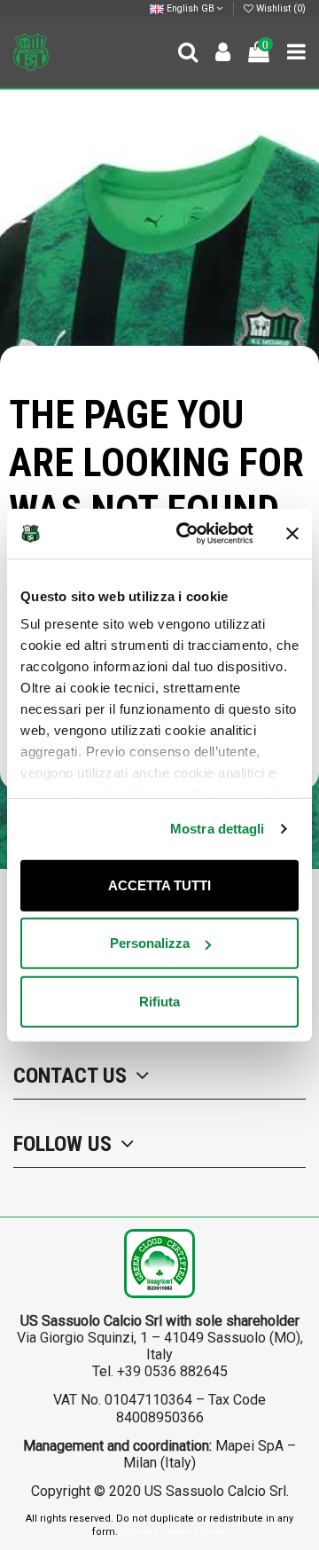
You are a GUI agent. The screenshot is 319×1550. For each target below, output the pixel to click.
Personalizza (150, 943)
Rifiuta (159, 1000)
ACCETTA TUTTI (159, 884)
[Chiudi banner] (292, 534)
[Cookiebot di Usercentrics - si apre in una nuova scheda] (187, 533)
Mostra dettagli (217, 828)
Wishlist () (279, 8)
